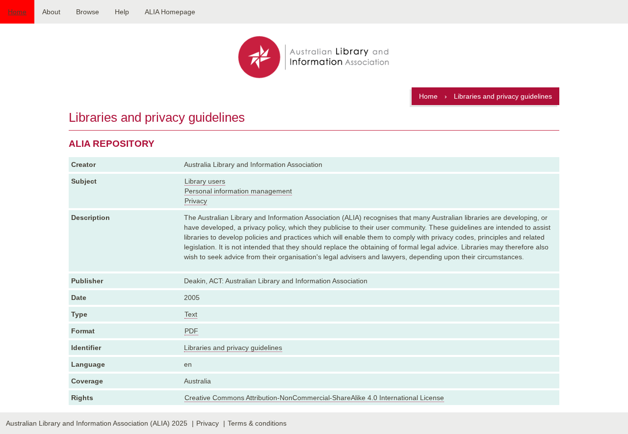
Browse (87, 12)
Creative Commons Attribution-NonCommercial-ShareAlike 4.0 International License (314, 398)
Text (190, 314)
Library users (204, 181)
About (51, 12)
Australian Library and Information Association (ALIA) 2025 (96, 423)
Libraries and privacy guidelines (233, 348)
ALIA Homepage (170, 12)
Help (122, 12)
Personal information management (238, 191)
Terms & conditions (257, 423)
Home (17, 12)
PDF (191, 331)
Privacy (195, 201)
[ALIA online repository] (314, 57)
